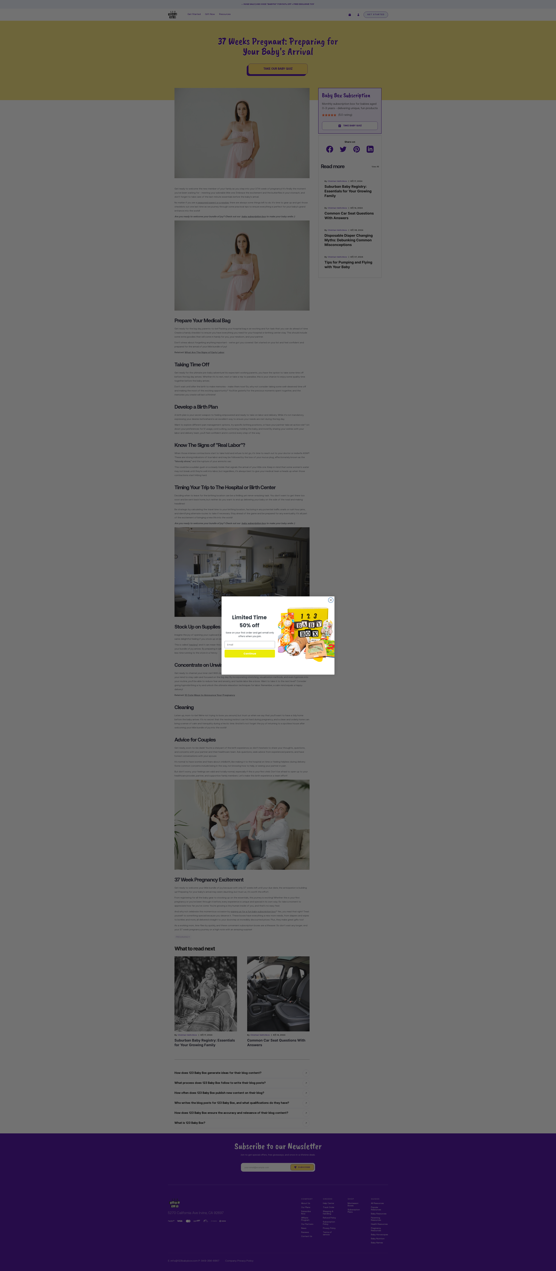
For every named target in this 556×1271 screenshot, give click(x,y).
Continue (250, 653)
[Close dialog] (330, 600)
